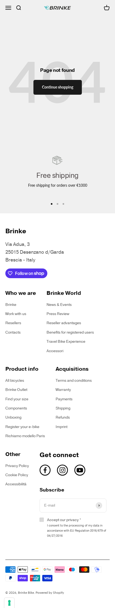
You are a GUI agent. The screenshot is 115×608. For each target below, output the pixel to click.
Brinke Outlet (16, 389)
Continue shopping (57, 87)
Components (16, 408)
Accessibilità (15, 484)
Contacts (13, 332)
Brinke (10, 304)
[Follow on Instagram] (62, 470)
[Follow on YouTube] (79, 470)
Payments (64, 399)
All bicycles (14, 380)
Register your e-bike (22, 427)
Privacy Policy (17, 466)
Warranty (63, 389)
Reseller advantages (64, 323)
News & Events (59, 304)
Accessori (55, 351)
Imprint (61, 427)
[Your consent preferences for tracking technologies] (9, 603)
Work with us (15, 314)
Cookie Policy (16, 475)
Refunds (63, 417)
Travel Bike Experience (66, 341)
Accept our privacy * (76, 528)
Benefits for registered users (70, 332)
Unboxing (13, 417)
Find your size (16, 399)
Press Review (58, 314)
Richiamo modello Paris (25, 436)
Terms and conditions (74, 380)
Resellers (13, 323)
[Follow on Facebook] (45, 470)
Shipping (63, 408)
